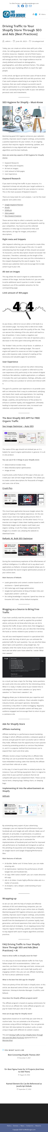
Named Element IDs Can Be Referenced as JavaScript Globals (24, 1084)
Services (15, 1126)
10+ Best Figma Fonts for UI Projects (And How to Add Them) (24, 1070)
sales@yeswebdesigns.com (30, 3)
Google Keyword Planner (14, 205)
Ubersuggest (9, 213)
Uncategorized (38, 41)
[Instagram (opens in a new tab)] (26, 6)
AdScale (6, 796)
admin (7, 41)
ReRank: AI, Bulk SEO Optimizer (17, 538)
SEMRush (8, 210)
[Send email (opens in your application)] (30, 6)
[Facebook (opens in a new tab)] (23, 6)
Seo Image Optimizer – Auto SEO (18, 426)
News (22, 1126)
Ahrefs (7, 207)
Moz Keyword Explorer (13, 216)
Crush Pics (7, 488)
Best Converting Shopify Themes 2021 (24, 1055)
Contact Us (29, 1126)
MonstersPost (7, 1040)
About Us (38, 1126)
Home (9, 1126)
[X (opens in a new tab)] (19, 6)
